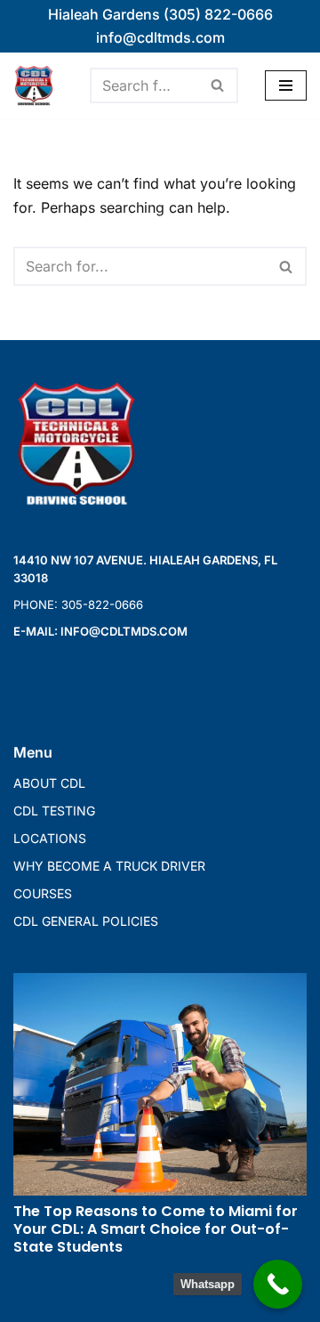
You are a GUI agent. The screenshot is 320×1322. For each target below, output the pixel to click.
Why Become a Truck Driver (109, 865)
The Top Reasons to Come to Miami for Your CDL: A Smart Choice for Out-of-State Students (155, 1229)
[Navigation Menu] (286, 85)
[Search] (218, 85)
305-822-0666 (102, 604)
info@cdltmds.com (160, 37)
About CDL (49, 783)
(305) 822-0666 (218, 14)
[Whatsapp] (277, 1284)
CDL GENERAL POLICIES (85, 921)
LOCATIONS (49, 838)
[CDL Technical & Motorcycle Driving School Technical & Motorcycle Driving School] (38, 85)
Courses (42, 893)
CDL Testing (54, 810)
